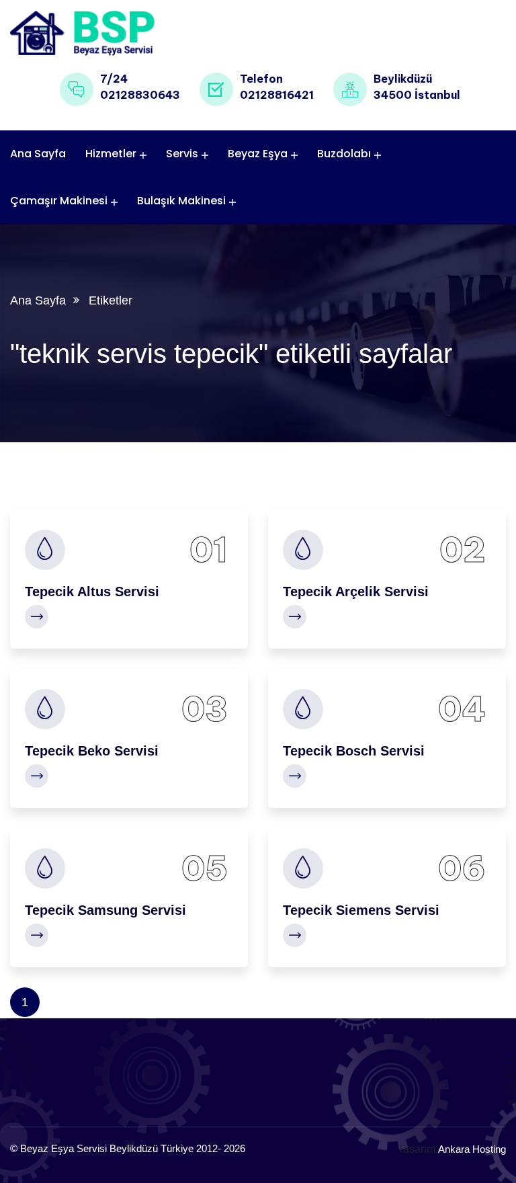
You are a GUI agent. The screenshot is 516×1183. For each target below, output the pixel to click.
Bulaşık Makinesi (181, 200)
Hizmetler (110, 153)
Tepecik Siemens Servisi (361, 910)
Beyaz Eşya (258, 153)
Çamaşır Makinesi (59, 200)
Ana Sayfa (38, 153)
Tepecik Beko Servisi (92, 750)
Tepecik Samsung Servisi (105, 910)
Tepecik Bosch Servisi (354, 750)
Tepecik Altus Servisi (92, 591)
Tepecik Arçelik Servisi (356, 591)
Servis (182, 153)
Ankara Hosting (472, 1149)
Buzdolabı (344, 153)
